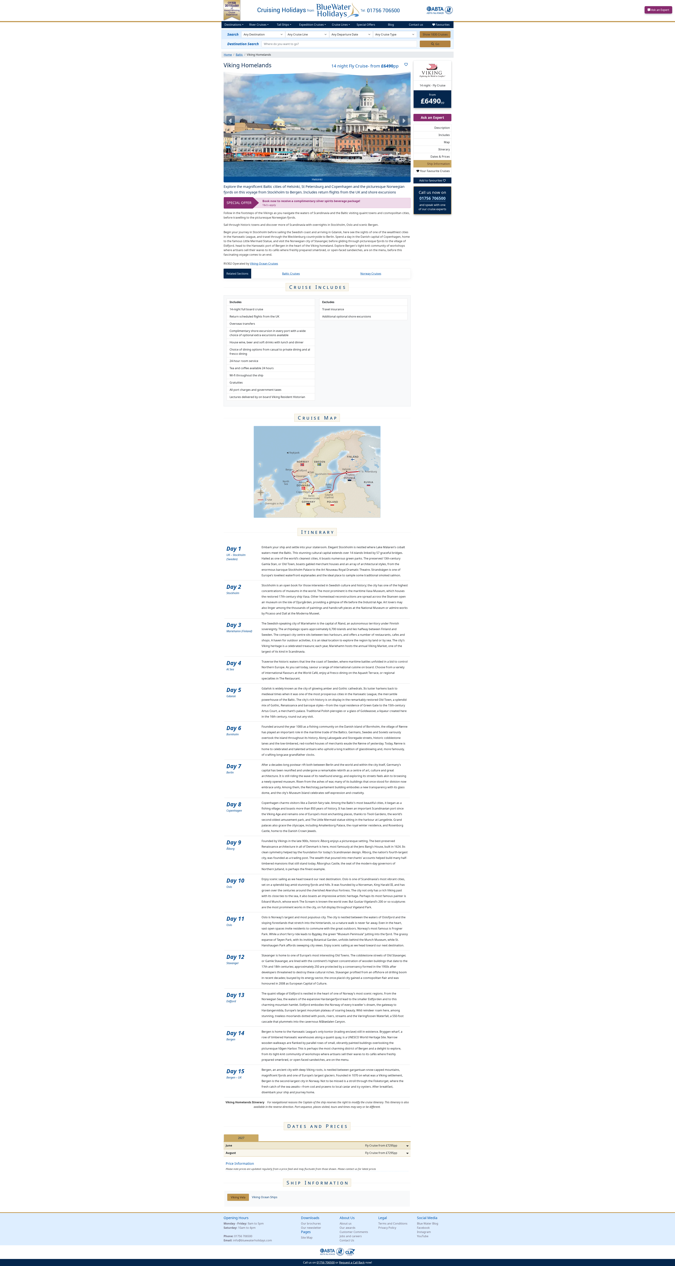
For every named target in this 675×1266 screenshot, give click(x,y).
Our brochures (311, 1223)
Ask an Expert (659, 10)
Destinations (232, 25)
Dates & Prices (440, 156)
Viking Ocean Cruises (264, 263)
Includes (444, 135)
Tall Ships (283, 25)
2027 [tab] (241, 1138)
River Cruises (257, 25)
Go (437, 44)
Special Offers (366, 25)
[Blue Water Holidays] (337, 10)
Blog (391, 25)
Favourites (442, 25)
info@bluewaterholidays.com (252, 1240)
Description (442, 128)
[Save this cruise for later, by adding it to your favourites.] (404, 66)
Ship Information (438, 164)
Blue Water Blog (427, 1223)
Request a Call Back (352, 1262)
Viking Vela (238, 1197)
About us (346, 1223)
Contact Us (347, 1240)
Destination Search (243, 43)
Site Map (307, 1237)
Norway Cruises (370, 274)
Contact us (416, 25)
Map (447, 142)
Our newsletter (311, 1228)
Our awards (347, 1228)
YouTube (422, 1236)
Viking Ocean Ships (264, 1197)
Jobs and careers (351, 1236)
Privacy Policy (387, 1228)
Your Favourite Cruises (434, 171)
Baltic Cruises (291, 274)
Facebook (423, 1228)
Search (233, 34)
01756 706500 (432, 198)
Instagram (424, 1232)
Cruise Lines (340, 25)
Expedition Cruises (311, 25)
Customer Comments (354, 1232)
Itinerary (444, 149)
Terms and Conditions (392, 1223)
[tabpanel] (317, 1149)
